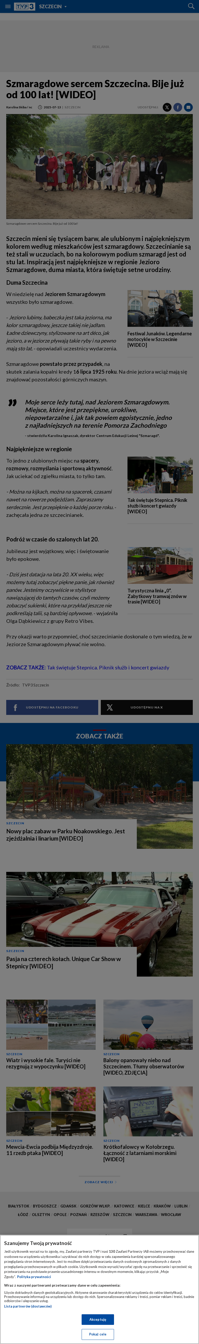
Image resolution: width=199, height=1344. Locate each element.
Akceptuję (97, 1319)
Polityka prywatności (34, 1277)
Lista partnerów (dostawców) (28, 1306)
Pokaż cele (97, 1334)
